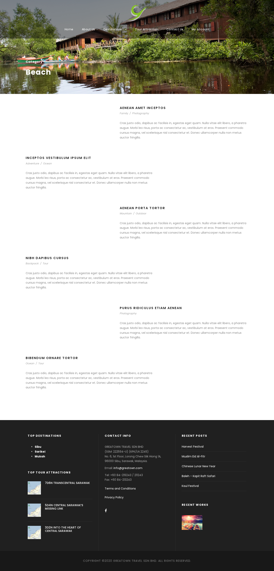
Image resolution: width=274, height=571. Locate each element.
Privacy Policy (114, 497)
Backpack (32, 263)
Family (124, 113)
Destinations (113, 29)
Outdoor (141, 213)
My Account (201, 29)
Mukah (40, 456)
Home (69, 29)
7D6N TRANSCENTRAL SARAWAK (67, 483)
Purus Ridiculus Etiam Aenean (151, 308)
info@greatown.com (128, 468)
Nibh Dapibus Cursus (47, 258)
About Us (88, 29)
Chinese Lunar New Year (198, 466)
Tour (45, 263)
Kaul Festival (190, 486)
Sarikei (40, 452)
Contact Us (174, 29)
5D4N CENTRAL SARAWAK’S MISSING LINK (64, 507)
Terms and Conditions (120, 489)
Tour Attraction (146, 29)
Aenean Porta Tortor (142, 208)
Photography (140, 113)
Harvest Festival (193, 447)
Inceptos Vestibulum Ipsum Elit (58, 158)
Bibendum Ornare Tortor (52, 358)
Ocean (47, 163)
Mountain (126, 213)
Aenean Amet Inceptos (143, 108)
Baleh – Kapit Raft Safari (198, 476)
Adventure (32, 163)
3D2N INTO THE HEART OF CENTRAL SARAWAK (63, 529)
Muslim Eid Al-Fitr (193, 456)
